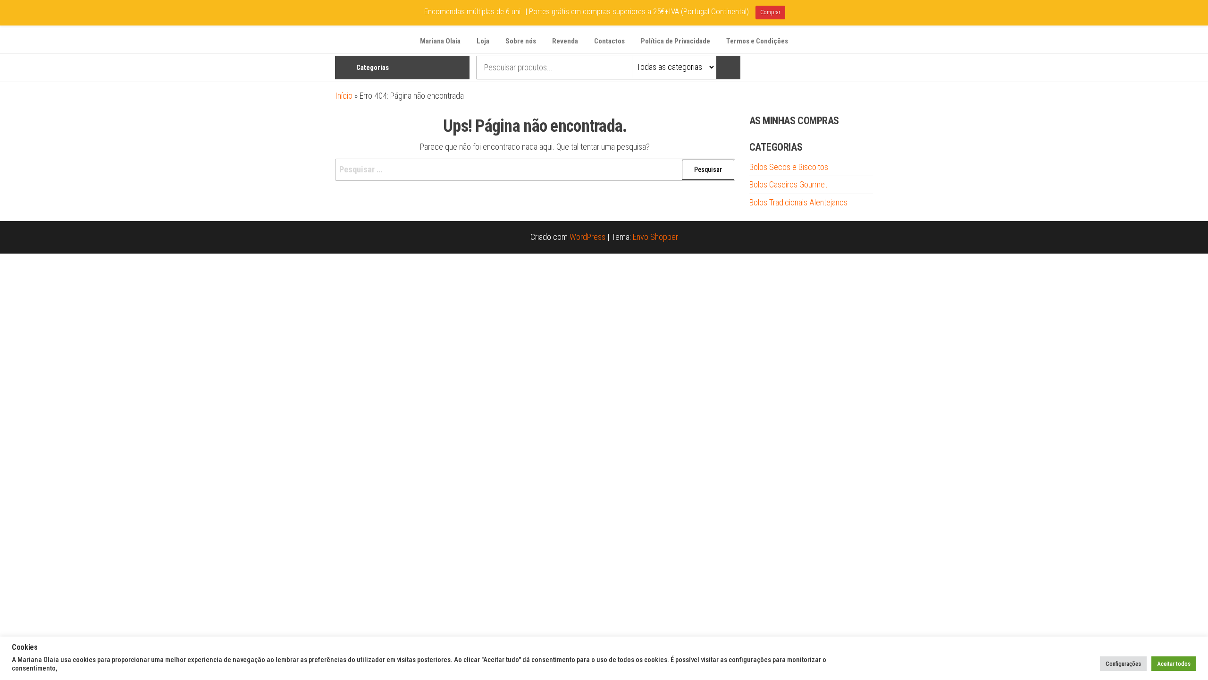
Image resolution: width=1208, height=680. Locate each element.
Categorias (372, 67)
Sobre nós (520, 41)
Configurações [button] (1123, 663)
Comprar (770, 12)
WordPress (587, 237)
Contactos (609, 41)
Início (343, 96)
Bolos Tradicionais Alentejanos (798, 202)
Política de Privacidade (675, 41)
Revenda (565, 41)
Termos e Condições (757, 41)
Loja (483, 41)
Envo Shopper (655, 237)
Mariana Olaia (440, 41)
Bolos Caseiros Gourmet (788, 184)
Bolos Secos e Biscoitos (788, 167)
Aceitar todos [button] (1174, 663)
